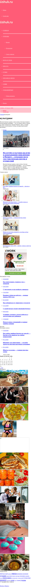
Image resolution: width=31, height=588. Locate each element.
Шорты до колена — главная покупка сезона (14, 217)
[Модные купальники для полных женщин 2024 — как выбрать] (8, 436)
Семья (5, 84)
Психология (9, 48)
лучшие (3, 576)
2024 (1, 573)
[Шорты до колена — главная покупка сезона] (11, 216)
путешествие (14, 578)
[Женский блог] (6, 3)
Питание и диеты (9, 78)
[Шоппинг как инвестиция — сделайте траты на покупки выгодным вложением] (11, 200)
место (14, 576)
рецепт (3, 580)
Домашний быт (8, 90)
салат (12, 580)
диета (14, 573)
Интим (8, 42)
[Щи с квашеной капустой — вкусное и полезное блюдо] (14, 570)
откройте (27, 576)
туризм (18, 580)
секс (15, 580)
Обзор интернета (10, 96)
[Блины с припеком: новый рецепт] (14, 468)
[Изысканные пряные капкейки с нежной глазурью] (12, 553)
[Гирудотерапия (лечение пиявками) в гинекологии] (14, 536)
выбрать (9, 573)
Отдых (5, 72)
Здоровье (6, 36)
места (11, 576)
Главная (2, 114)
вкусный (5, 573)
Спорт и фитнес (10, 54)
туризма (23, 580)
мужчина (22, 576)
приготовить (7, 578)
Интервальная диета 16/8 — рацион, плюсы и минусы (17, 245)
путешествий (20, 578)
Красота (5, 66)
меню (7, 576)
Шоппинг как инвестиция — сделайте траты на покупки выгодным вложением (15, 202)
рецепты (8, 580)
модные (18, 576)
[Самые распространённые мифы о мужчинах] (14, 403)
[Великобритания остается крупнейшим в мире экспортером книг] (12, 519)
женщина (19, 573)
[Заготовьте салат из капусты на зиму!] (14, 485)
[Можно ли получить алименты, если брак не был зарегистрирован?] (11, 230)
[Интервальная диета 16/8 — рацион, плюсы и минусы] (11, 244)
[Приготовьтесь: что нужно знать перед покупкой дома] (14, 386)
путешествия (26, 578)
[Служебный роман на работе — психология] (14, 502)
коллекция (25, 573)
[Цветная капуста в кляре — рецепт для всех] (14, 420)
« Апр (1, 367)
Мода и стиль (7, 60)
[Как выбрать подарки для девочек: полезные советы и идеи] (14, 451)
